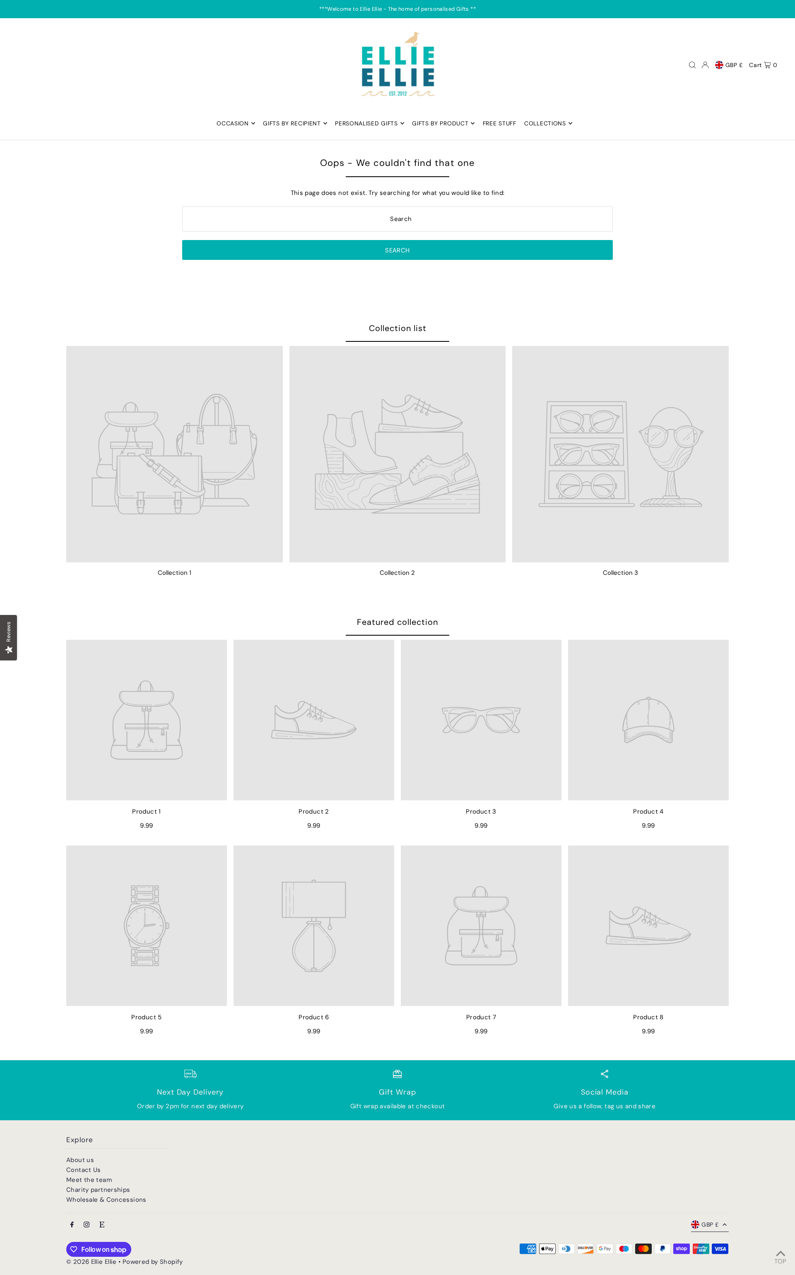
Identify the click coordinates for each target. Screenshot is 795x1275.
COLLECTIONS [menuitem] (545, 123)
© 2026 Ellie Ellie (92, 1262)
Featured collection (397, 622)
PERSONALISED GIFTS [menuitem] (366, 123)
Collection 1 (174, 573)
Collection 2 (397, 573)
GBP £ (734, 65)
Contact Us (83, 1170)
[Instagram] (86, 1225)
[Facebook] (72, 1225)
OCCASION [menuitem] (233, 123)
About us (80, 1160)
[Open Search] (692, 65)
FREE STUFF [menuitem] (499, 123)
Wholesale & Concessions (106, 1200)
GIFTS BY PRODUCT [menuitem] (440, 123)
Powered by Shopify (153, 1262)
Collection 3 (620, 573)
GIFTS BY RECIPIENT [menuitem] (292, 123)
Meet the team (89, 1180)
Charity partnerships (98, 1190)
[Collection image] (174, 454)
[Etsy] (101, 1225)
